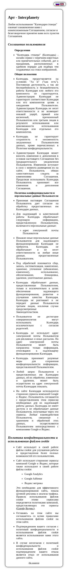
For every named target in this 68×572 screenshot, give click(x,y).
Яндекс (29, 508)
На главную (34, 563)
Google (21, 508)
